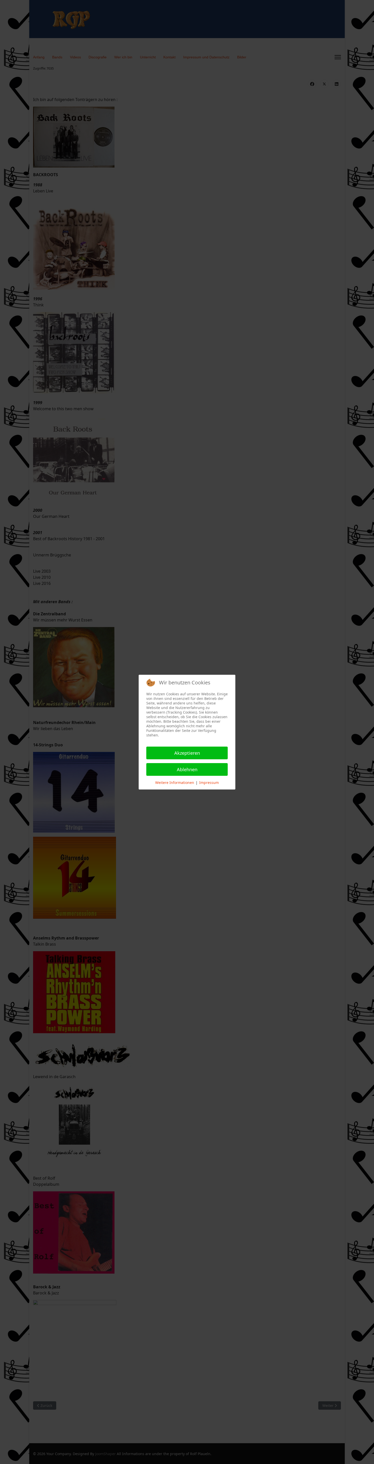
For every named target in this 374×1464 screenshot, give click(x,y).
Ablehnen (187, 769)
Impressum (209, 782)
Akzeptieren (187, 753)
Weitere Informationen (174, 782)
